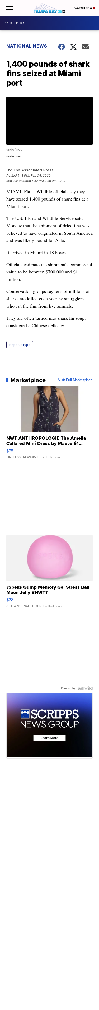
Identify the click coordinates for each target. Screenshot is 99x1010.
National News (26, 46)
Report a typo (19, 345)
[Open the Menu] (9, 7)
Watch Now (83, 8)
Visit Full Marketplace (75, 380)
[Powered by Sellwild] (85, 688)
